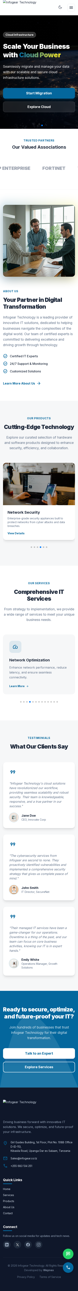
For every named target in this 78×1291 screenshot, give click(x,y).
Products (8, 1201)
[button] (4, 72)
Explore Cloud (39, 107)
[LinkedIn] (7, 1244)
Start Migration (39, 93)
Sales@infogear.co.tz (24, 1158)
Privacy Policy (26, 1277)
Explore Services (39, 1067)
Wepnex (48, 1270)
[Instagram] (38, 1244)
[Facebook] (28, 1244)
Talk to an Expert (39, 1053)
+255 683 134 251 (21, 1165)
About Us (8, 1207)
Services (8, 1195)
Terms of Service (50, 1277)
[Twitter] (17, 1244)
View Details (16, 533)
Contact (8, 1213)
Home (6, 1189)
